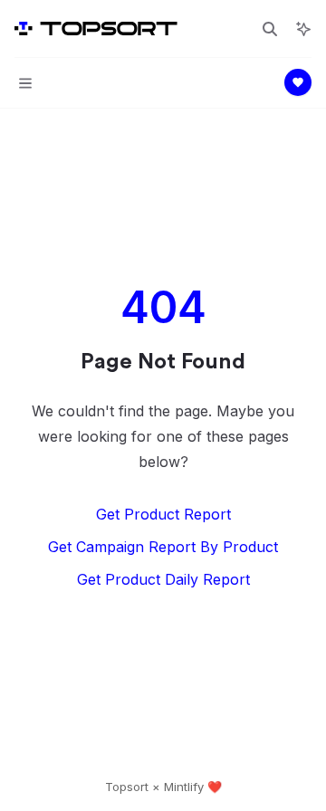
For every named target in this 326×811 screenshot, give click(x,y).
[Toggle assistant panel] (303, 29)
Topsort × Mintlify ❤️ (163, 786)
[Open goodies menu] (298, 82)
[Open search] (269, 28)
